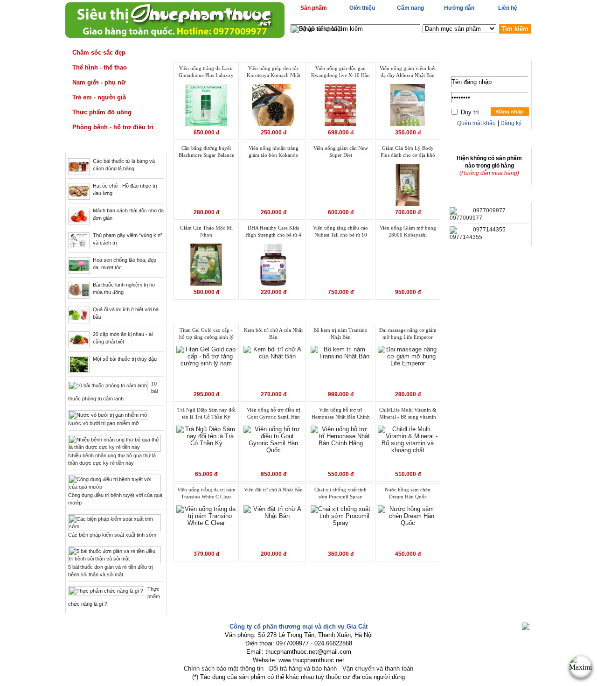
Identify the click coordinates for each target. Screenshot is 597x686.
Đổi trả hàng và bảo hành (303, 668)
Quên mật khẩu (476, 123)
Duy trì (470, 112)
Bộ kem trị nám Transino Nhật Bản (340, 333)
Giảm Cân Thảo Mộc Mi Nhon (206, 231)
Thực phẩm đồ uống (102, 112)
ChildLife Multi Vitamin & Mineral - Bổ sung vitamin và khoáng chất (408, 414)
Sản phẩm (313, 8)
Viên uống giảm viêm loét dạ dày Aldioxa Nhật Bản (408, 71)
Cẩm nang (410, 8)
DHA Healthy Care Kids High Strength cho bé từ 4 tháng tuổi (273, 232)
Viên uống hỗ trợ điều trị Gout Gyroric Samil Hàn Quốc (273, 414)
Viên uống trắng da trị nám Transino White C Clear (206, 493)
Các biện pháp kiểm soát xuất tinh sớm (112, 535)
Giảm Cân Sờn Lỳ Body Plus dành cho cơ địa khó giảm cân (408, 152)
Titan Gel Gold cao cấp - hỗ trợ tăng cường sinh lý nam (206, 334)
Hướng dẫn (459, 8)
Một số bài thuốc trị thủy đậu (125, 359)
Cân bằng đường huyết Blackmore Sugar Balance (206, 151)
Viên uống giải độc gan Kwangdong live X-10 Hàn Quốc (340, 72)
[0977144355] (466, 237)
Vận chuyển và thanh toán (377, 668)
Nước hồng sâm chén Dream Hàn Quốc (407, 493)
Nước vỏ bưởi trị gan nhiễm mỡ (103, 423)
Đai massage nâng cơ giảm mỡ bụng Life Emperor (408, 333)
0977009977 (489, 210)
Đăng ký (510, 123)
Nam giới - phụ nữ (98, 82)
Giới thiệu (362, 8)
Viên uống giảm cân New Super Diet (340, 151)
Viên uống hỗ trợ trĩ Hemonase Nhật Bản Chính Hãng (341, 414)
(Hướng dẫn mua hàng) (489, 173)
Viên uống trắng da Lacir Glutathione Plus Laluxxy (206, 71)
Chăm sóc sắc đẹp (98, 52)
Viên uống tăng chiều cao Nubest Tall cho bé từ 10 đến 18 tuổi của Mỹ (340, 232)
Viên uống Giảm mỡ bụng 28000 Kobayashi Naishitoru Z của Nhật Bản (408, 232)
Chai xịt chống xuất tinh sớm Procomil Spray (340, 493)
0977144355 (489, 229)
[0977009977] (466, 218)
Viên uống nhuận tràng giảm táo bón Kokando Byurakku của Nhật (273, 152)
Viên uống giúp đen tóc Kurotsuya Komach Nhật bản (273, 72)
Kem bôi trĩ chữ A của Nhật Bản (273, 333)
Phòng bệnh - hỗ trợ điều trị (112, 127)
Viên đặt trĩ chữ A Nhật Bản (273, 489)
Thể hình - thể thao (99, 67)
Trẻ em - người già (99, 97)
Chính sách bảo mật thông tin (224, 668)
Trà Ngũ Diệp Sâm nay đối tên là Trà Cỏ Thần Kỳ (206, 413)
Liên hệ (507, 8)
